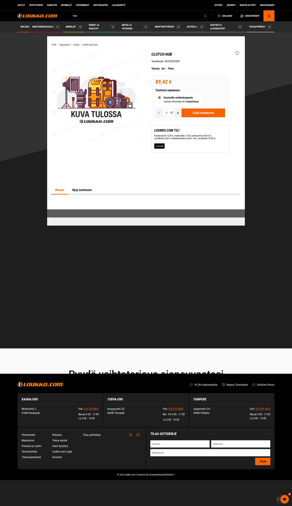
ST (171, 112)
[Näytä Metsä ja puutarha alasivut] (145, 26)
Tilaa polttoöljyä (92, 489)
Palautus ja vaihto (31, 500)
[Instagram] (138, 489)
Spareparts (65, 44)
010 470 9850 (175, 463)
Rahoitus (52, 5)
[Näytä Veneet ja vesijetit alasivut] (112, 26)
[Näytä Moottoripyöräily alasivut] (178, 26)
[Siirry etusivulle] (37, 15)
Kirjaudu (227, 16)
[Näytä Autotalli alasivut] (201, 26)
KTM (54, 44)
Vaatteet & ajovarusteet (217, 27)
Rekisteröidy (252, 16)
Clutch (76, 44)
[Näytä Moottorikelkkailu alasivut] (57, 26)
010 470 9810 (263, 463)
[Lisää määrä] (177, 112)
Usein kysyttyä (60, 500)
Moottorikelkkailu (42, 26)
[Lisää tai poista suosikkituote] (237, 53)
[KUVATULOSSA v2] (96, 96)
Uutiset (218, 5)
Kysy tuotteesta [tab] (82, 280)
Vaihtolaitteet (248, 5)
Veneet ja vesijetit (94, 27)
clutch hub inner (90, 44)
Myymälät (66, 5)
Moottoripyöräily (164, 26)
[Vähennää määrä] (159, 112)
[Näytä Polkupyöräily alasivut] (269, 26)
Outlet (21, 5)
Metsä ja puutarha (127, 27)
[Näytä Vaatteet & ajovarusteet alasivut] (240, 26)
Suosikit (231, 5)
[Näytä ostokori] (269, 15)
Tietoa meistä (59, 495)
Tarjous (24, 26)
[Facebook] (130, 489)
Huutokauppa (100, 5)
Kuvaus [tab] (59, 280)
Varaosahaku (267, 5)
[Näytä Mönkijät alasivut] (80, 26)
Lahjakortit (118, 5)
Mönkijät (71, 26)
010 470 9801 (91, 463)
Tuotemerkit (82, 5)
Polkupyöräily (257, 26)
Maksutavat (28, 495)
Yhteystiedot (36, 5)
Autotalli (192, 26)
